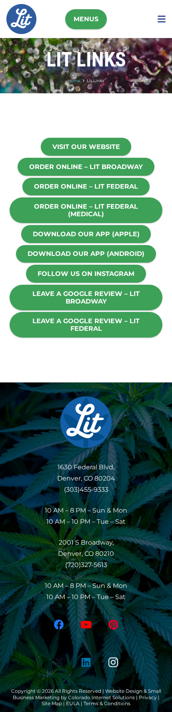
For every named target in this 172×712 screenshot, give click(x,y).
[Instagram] (113, 662)
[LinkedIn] (86, 662)
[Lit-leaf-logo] (86, 422)
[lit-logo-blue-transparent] (21, 19)
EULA (73, 703)
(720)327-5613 (86, 565)
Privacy (148, 697)
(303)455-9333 (86, 489)
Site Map (52, 703)
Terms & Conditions (107, 703)
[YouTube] (86, 625)
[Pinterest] (113, 625)
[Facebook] (59, 625)
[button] (86, 19)
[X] (59, 662)
